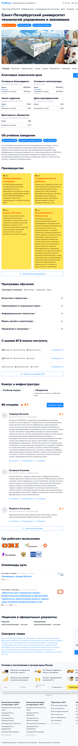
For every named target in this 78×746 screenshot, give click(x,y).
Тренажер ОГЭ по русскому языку (36, 709)
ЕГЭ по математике (57, 708)
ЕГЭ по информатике (58, 717)
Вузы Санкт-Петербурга (10, 638)
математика (8, 350)
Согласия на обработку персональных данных (58, 693)
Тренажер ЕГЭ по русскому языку (11, 709)
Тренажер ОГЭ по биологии (36, 724)
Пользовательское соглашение (49, 743)
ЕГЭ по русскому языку (59, 705)
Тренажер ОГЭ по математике (32, 714)
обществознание (35, 350)
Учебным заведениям (9, 743)
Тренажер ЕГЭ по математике (8, 714)
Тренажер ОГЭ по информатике (32, 728)
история (31, 358)
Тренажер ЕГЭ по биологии (11, 724)
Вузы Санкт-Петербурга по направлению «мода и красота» (39, 638)
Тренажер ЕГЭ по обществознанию (8, 719)
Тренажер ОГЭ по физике (35, 732)
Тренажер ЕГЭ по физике (10, 732)
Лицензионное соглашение (27, 743)
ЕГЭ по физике (56, 720)
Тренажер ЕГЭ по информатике (8, 728)
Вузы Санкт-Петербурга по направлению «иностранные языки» (23, 641)
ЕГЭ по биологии (57, 714)
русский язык (20, 350)
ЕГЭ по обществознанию (59, 711)
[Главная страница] (6, 3)
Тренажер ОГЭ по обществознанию (32, 719)
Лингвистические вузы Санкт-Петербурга (20, 650)
